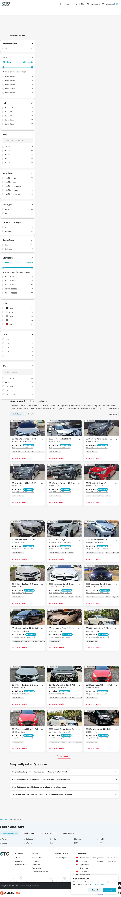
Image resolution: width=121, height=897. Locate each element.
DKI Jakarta (9, 382)
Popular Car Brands (9, 833)
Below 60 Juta (10, 85)
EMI (4, 103)
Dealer (7, 245)
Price (4, 57)
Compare (16, 421)
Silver (11, 316)
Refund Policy (37, 868)
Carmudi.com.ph (99, 861)
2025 (7, 339)
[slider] (3, 67)
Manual (8, 231)
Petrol (7, 213)
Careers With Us (20, 865)
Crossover (16, 194)
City (4, 366)
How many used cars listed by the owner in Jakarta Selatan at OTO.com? (42, 794)
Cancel (95, 890)
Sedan (15, 190)
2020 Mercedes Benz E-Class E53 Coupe (99, 584)
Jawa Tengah (10, 394)
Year (4, 334)
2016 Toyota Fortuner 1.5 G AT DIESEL (62, 483)
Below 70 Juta (10, 89)
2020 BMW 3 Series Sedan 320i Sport (62, 729)
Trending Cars (28, 833)
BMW (76, 843)
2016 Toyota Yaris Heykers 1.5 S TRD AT (99, 439)
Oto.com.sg (84, 868)
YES (6, 49)
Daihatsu (8, 151)
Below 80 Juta (10, 93)
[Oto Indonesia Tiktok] (119, 885)
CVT (6, 227)
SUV (14, 182)
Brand (5, 134)
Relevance (113, 414)
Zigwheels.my (84, 865)
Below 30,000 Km (11, 285)
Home (1, 819)
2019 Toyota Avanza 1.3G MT (24, 439)
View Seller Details (19, 458)
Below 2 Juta (9, 112)
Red (10, 324)
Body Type (7, 173)
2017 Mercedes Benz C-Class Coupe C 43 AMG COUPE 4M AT (62, 628)
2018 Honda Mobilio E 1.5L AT (24, 483)
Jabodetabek (10, 378)
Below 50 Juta (10, 81)
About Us (18, 858)
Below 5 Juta (9, 124)
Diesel (7, 209)
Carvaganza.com (99, 858)
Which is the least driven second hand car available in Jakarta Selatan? (41, 779)
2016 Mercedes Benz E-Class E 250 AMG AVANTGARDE (99, 628)
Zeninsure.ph (112, 861)
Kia (51, 843)
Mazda (4, 843)
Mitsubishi (8, 159)
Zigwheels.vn (84, 871)
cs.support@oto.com (62, 858)
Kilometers (7, 258)
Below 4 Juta (9, 120)
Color (4, 303)
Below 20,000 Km (11, 281)
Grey (10, 320)
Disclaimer (35, 861)
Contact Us (19, 861)
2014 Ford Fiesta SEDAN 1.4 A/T (99, 685)
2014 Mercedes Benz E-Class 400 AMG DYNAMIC (25, 584)
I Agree (109, 890)
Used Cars (8, 819)
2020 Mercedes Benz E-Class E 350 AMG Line (62, 584)
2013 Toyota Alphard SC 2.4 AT (99, 729)
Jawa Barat (9, 386)
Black (11, 308)
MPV (14, 178)
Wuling (29, 843)
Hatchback (17, 186)
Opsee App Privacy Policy (41, 871)
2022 (7, 352)
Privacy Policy (37, 858)
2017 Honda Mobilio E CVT (97, 540)
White (11, 312)
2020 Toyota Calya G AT (59, 540)
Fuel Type (7, 204)
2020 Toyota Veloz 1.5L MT (60, 439)
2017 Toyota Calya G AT (96, 483)
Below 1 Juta (9, 108)
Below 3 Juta (9, 116)
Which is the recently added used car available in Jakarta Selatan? (39, 787)
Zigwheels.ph (84, 861)
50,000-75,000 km (11, 293)
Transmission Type (11, 222)
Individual (8, 249)
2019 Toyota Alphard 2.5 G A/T (25, 628)
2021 (6, 356)
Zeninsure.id (112, 858)
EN (115, 4)
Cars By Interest (69, 833)
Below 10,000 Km (11, 277)
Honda (7, 155)
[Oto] (6, 4)
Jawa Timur (9, 390)
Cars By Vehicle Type (48, 833)
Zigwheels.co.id (85, 858)
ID (118, 4)
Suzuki (7, 163)
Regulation (36, 865)
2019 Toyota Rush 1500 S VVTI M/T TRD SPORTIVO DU (25, 540)
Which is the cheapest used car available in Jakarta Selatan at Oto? (39, 772)
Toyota (7, 147)
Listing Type (8, 240)
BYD (100, 843)
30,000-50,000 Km (12, 289)
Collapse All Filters (18, 36)
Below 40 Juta (10, 77)
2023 (7, 348)
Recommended (9, 43)
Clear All (31, 414)
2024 (7, 343)
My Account (95, 4)
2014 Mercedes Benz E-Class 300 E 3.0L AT (25, 685)
